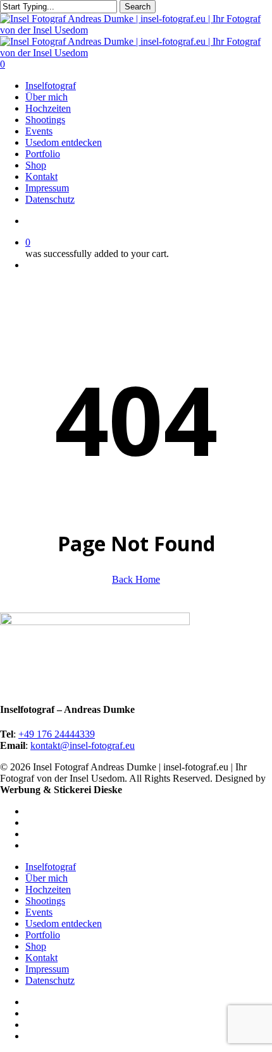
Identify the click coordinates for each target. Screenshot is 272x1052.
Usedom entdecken (63, 923)
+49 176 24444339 (56, 734)
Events (39, 912)
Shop (35, 946)
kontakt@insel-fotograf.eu (82, 745)
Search (138, 6)
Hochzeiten (48, 889)
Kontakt (41, 957)
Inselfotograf (50, 866)
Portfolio (42, 934)
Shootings (45, 900)
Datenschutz (50, 980)
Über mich (46, 878)
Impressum (47, 969)
